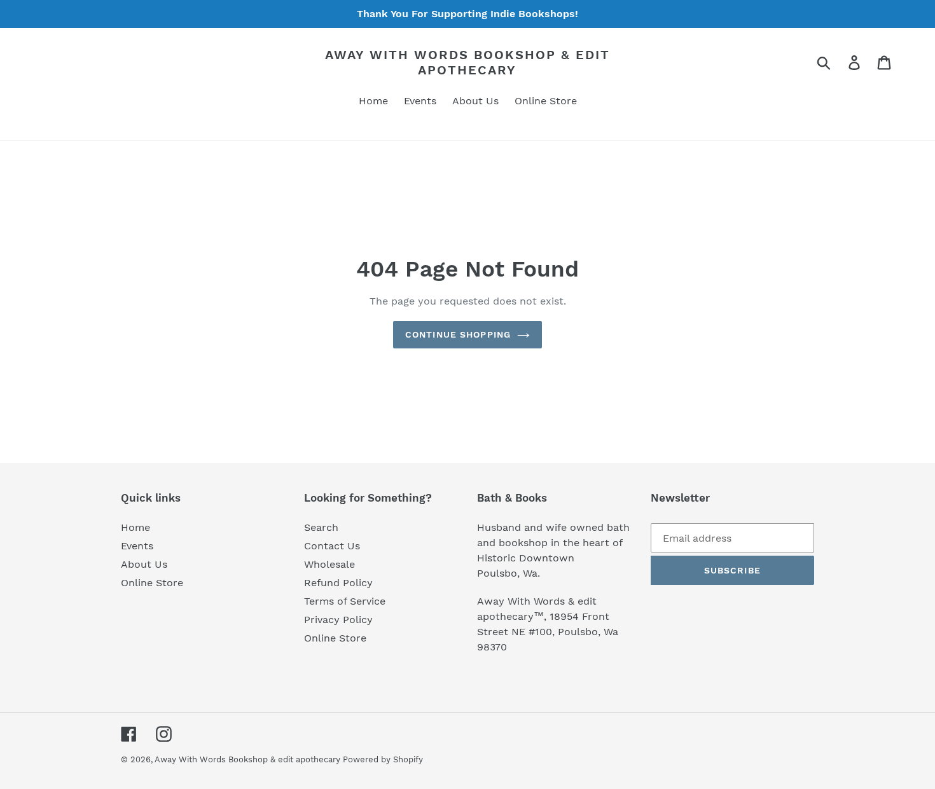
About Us (144, 564)
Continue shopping (458, 334)
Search (321, 527)
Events (137, 546)
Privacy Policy (338, 620)
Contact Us (332, 546)
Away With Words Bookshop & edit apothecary (467, 62)
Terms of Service (344, 601)
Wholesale (329, 564)
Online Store (152, 583)
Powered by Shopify (383, 759)
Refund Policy (338, 583)
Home (135, 527)
